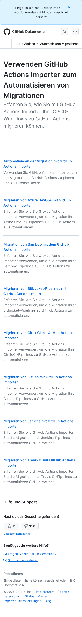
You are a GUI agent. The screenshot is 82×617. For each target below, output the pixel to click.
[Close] (69, 7)
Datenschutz (12, 596)
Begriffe (63, 591)
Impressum (44, 591)
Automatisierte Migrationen (59, 44)
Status (29, 596)
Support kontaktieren (23, 560)
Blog (48, 601)
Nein (32, 526)
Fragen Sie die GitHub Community (32, 554)
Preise (42, 596)
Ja (14, 526)
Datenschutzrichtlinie (16, 533)
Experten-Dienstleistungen (22, 601)
